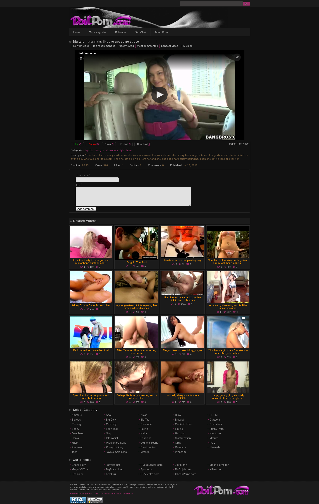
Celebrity (111, 424)
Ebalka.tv (77, 474)
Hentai (75, 438)
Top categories (97, 32)
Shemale (215, 447)
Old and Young (149, 442)
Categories (86, 493)
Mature (214, 438)
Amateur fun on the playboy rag (182, 260)
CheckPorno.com (185, 474)
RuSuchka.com (149, 474)
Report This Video (238, 143)
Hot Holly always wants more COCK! (182, 397)
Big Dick (111, 419)
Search (74, 493)
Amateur (77, 414)
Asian (143, 414)
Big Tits (89, 150)
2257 (97, 493)
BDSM (214, 414)
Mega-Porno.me (219, 464)
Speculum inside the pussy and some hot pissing (91, 397)
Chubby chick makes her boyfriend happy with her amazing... (228, 261)
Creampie (146, 424)
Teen (129, 150)
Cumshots (216, 424)
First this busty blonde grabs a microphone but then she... (91, 261)
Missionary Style (114, 150)
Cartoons (215, 419)
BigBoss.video (114, 469)
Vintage (145, 451)
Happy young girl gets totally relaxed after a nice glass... (228, 397)
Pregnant (77, 447)
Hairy (143, 433)
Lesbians (145, 438)
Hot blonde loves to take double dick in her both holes (182, 299)
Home (76, 32)
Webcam (180, 451)
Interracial (112, 438)
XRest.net (216, 469)
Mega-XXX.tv (80, 469)
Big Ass (76, 419)
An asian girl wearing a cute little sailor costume (228, 306)
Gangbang (78, 433)
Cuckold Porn (183, 424)
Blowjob (99, 150)
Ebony (75, 428)
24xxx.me (181, 464)
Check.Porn (79, 464)
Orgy (178, 442)
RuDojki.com (183, 469)
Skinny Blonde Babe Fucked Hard (91, 305)
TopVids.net (113, 464)
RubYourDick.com (151, 464)
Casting (76, 424)
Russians (180, 447)
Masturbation (183, 438)
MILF (75, 442)
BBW (178, 414)
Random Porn (148, 447)
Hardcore (215, 433)
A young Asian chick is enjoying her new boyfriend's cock (136, 306)
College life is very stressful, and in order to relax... (136, 397)
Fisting (179, 428)
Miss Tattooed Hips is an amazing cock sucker (136, 351)
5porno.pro (146, 469)
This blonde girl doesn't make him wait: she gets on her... (228, 351)
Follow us (120, 32)
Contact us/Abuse (111, 493)
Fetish (144, 428)
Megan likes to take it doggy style (182, 350)
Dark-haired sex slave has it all (91, 350)
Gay (108, 433)
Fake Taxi (112, 428)
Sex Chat (140, 32)
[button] (237, 57)
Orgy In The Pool (137, 262)
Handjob (180, 433)
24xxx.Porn (161, 32)
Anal (108, 414)
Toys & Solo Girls (116, 451)
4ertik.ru (111, 474)
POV (212, 442)
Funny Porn (217, 428)
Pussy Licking (114, 447)
